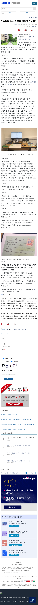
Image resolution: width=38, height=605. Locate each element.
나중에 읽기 (19, 30)
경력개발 (12, 473)
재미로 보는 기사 (31, 473)
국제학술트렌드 (5, 473)
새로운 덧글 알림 (9, 358)
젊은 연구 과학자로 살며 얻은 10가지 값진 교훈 (18, 445)
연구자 (7, 329)
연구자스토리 (14, 329)
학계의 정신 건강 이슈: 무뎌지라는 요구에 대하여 (19, 453)
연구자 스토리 (33, 26)
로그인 (9, 12)
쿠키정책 (14, 601)
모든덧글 (6, 361)
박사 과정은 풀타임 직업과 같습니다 (10, 414)
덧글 (3, 349)
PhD (19, 329)
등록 (27, 12)
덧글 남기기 (25, 30)
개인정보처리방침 (5, 601)
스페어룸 (33, 82)
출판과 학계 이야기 (21, 473)
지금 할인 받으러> (15, 545)
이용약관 (21, 601)
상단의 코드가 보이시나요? (9, 370)
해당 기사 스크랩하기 (32, 30)
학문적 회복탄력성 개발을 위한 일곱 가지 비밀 (18, 461)
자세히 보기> (14, 526)
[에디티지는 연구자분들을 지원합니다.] (10, 3)
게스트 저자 (17, 24)
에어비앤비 (9, 84)
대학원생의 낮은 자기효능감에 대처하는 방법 (13, 429)
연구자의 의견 (33, 17)
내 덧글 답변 (15, 361)
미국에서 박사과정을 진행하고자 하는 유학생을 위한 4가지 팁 (17, 424)
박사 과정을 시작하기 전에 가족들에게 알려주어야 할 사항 (16, 419)
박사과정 (24, 329)
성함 (3, 338)
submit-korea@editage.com (12, 572)
